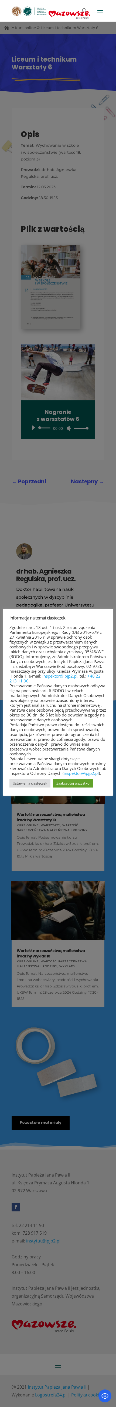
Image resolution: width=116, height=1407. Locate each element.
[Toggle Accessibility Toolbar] (105, 1396)
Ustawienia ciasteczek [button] (30, 783)
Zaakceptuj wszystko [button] (73, 783)
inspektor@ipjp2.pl (59, 676)
